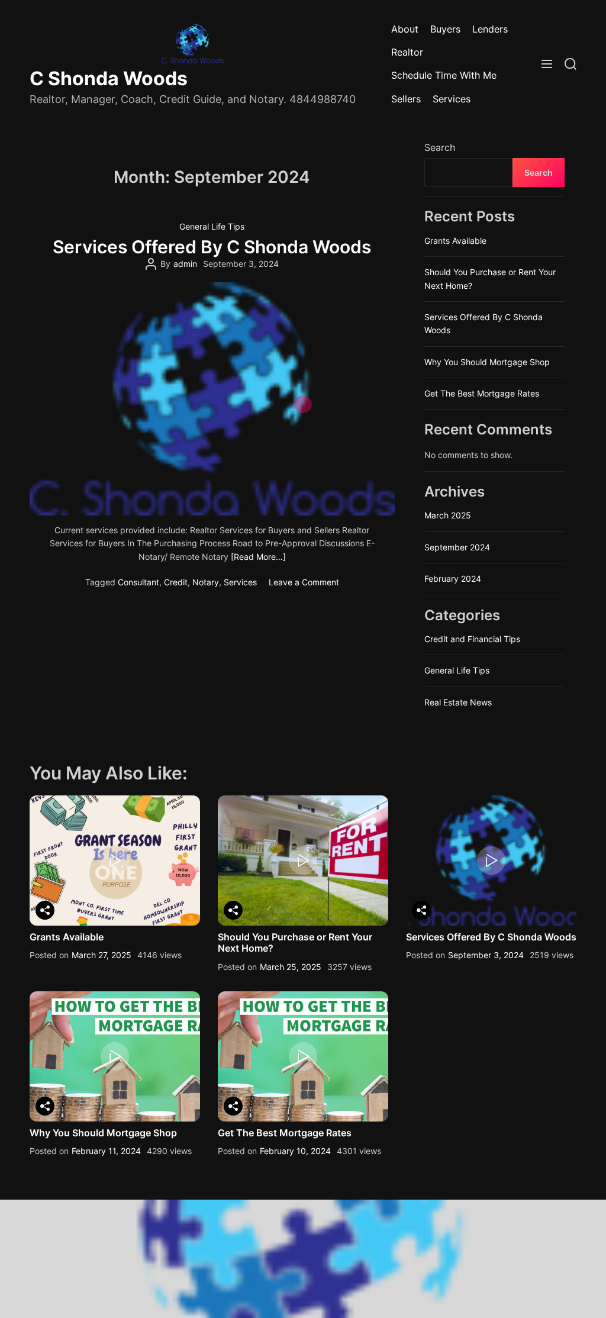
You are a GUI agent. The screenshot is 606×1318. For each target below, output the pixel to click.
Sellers (406, 99)
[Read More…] (258, 557)
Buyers (445, 29)
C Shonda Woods (109, 78)
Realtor (407, 52)
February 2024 (452, 578)
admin (185, 264)
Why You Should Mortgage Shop (487, 362)
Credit (176, 582)
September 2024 (457, 547)
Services (451, 99)
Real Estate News (458, 702)
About (404, 29)
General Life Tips (211, 226)
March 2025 (447, 515)
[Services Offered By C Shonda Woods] (212, 398)
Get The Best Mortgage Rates (481, 393)
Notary (205, 582)
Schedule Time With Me (444, 75)
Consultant (138, 582)
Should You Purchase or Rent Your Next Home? (295, 942)
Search (439, 147)
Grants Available (455, 241)
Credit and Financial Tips (472, 639)
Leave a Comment (304, 582)
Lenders (490, 29)
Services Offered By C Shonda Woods (212, 246)
